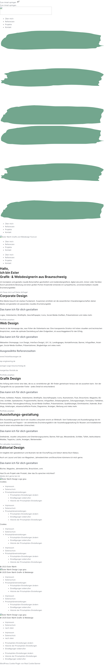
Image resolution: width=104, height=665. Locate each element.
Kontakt (8, 27)
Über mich (9, 19)
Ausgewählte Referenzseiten (18, 350)
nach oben (9, 628)
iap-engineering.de (7, 361)
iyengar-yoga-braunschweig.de (12, 366)
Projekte (8, 24)
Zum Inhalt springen (8, 2)
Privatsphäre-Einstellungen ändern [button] (24, 495)
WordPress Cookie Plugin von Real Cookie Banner (20, 663)
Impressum (9, 486)
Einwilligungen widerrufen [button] (20, 498)
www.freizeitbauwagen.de (10, 357)
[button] (52, 125)
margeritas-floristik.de (9, 370)
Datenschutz (10, 489)
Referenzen (9, 22)
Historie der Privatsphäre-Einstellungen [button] (26, 501)
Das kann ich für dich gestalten (19, 309)
